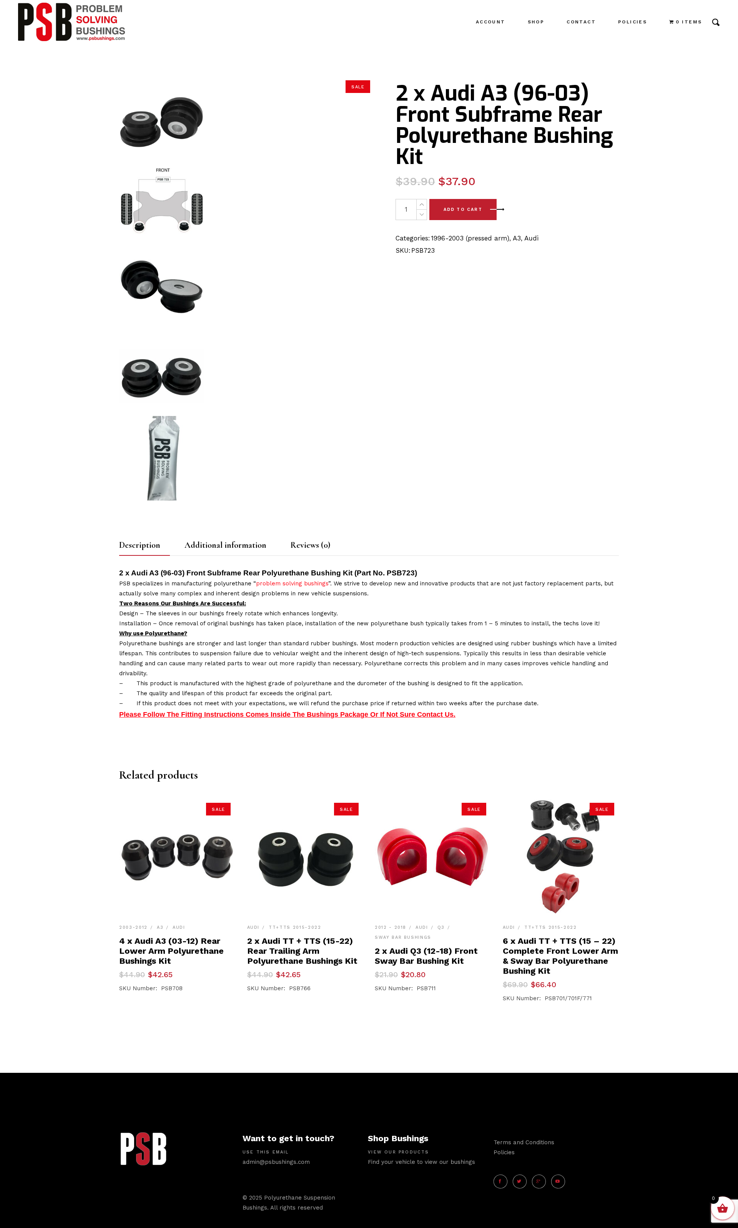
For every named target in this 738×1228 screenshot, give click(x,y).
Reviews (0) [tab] (310, 545)
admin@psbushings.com (276, 1161)
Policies (504, 1152)
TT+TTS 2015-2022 (295, 927)
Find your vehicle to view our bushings (421, 1161)
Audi (531, 238)
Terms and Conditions (524, 1142)
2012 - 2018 (390, 927)
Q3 (441, 927)
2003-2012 (133, 927)
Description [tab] (139, 545)
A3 (517, 238)
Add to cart (463, 209)
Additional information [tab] (225, 545)
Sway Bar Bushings (403, 937)
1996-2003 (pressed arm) (470, 238)
